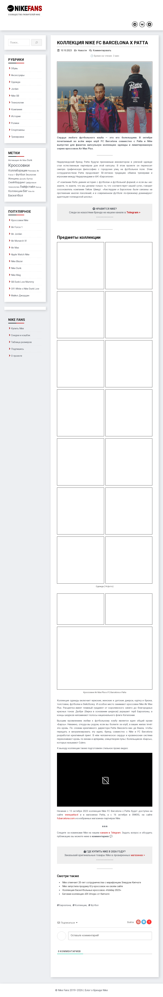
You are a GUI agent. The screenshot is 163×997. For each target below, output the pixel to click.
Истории (16, 116)
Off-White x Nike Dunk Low (25, 288)
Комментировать (102, 50)
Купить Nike (17, 328)
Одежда (15, 82)
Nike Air (31, 191)
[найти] (36, 42)
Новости (82, 50)
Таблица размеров (21, 342)
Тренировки (17, 136)
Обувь (14, 68)
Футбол (95, 905)
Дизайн (23, 179)
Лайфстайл (27, 186)
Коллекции (81, 905)
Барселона (65, 905)
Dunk (29, 160)
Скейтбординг (16, 182)
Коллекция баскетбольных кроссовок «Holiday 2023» (91, 890)
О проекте (16, 355)
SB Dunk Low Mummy (22, 281)
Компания (16, 109)
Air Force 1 (17, 227)
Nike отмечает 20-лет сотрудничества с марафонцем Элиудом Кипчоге (101, 882)
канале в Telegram (110, 832)
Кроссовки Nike (19, 220)
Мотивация (13, 160)
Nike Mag (16, 275)
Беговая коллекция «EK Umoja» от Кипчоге (86, 893)
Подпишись (17, 349)
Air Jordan (16, 234)
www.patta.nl (71, 814)
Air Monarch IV (19, 240)
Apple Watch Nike (20, 254)
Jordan (14, 88)
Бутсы (30, 179)
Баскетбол (15, 195)
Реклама (32, 171)
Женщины (13, 178)
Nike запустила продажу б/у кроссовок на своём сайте (92, 886)
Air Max (23, 160)
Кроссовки (19, 165)
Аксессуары (18, 75)
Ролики (15, 123)
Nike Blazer (17, 261)
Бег (25, 191)
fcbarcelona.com (66, 818)
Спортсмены (18, 130)
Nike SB (15, 95)
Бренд (38, 187)
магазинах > (138, 855)
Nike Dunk (16, 268)
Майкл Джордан (20, 295)
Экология (31, 174)
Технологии (17, 102)
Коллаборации (17, 170)
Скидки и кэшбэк (20, 335)
